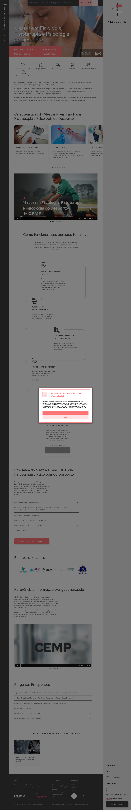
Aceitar (65, 413)
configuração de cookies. (59, 406)
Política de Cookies (80, 407)
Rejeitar (65, 417)
